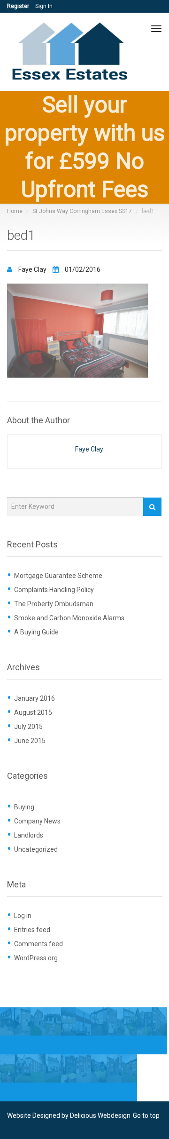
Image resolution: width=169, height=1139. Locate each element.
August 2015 (33, 712)
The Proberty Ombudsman (53, 604)
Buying (24, 807)
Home (15, 211)
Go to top (146, 1115)
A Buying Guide (36, 632)
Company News (37, 821)
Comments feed (38, 944)
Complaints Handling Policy (54, 589)
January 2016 (34, 698)
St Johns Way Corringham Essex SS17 (82, 211)
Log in (22, 915)
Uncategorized (36, 849)
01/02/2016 (81, 269)
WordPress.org (36, 958)
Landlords (28, 835)
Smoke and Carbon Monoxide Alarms (69, 618)
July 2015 (28, 726)
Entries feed (32, 929)
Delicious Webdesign (100, 1115)
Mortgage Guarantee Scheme (58, 575)
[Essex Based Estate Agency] (71, 52)
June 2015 (30, 740)
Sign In (44, 6)
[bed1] (77, 330)
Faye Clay (32, 269)
